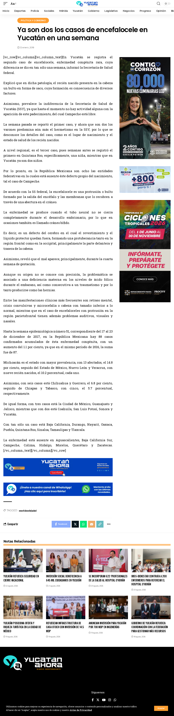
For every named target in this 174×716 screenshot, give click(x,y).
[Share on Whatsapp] (83, 524)
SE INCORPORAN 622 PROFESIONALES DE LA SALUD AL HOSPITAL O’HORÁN (108, 578)
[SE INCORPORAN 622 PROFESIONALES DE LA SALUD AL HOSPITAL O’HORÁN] (108, 560)
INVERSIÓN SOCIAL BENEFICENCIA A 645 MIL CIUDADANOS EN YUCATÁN (63, 578)
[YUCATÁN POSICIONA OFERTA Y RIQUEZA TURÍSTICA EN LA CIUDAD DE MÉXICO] (23, 607)
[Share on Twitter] (75, 524)
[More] (109, 524)
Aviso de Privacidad (81, 710)
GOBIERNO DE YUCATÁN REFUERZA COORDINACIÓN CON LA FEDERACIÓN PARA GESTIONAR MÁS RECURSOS (149, 627)
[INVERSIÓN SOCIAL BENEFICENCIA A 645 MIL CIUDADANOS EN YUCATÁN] (65, 560)
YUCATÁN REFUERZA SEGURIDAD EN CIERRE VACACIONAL (21, 578)
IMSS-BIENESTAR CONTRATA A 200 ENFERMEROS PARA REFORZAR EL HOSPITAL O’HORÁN (149, 580)
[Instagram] (109, 700)
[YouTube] (104, 700)
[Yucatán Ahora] (87, 3)
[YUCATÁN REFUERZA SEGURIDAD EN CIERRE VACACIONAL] (23, 560)
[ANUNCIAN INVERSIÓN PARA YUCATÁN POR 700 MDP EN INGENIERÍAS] (108, 607)
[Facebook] (92, 700)
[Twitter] (98, 700)
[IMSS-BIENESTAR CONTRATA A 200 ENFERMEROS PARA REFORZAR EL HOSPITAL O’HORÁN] (151, 560)
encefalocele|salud (27, 510)
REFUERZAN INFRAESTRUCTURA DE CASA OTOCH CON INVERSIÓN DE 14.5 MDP (65, 627)
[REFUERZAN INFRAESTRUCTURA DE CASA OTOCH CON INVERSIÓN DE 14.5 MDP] (65, 607)
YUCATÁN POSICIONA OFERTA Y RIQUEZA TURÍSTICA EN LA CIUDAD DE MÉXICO (22, 627)
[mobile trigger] (6, 3)
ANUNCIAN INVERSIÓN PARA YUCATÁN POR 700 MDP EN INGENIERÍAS (107, 625)
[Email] (91, 524)
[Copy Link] (99, 524)
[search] (158, 3)
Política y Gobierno (33, 20)
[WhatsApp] (115, 700)
